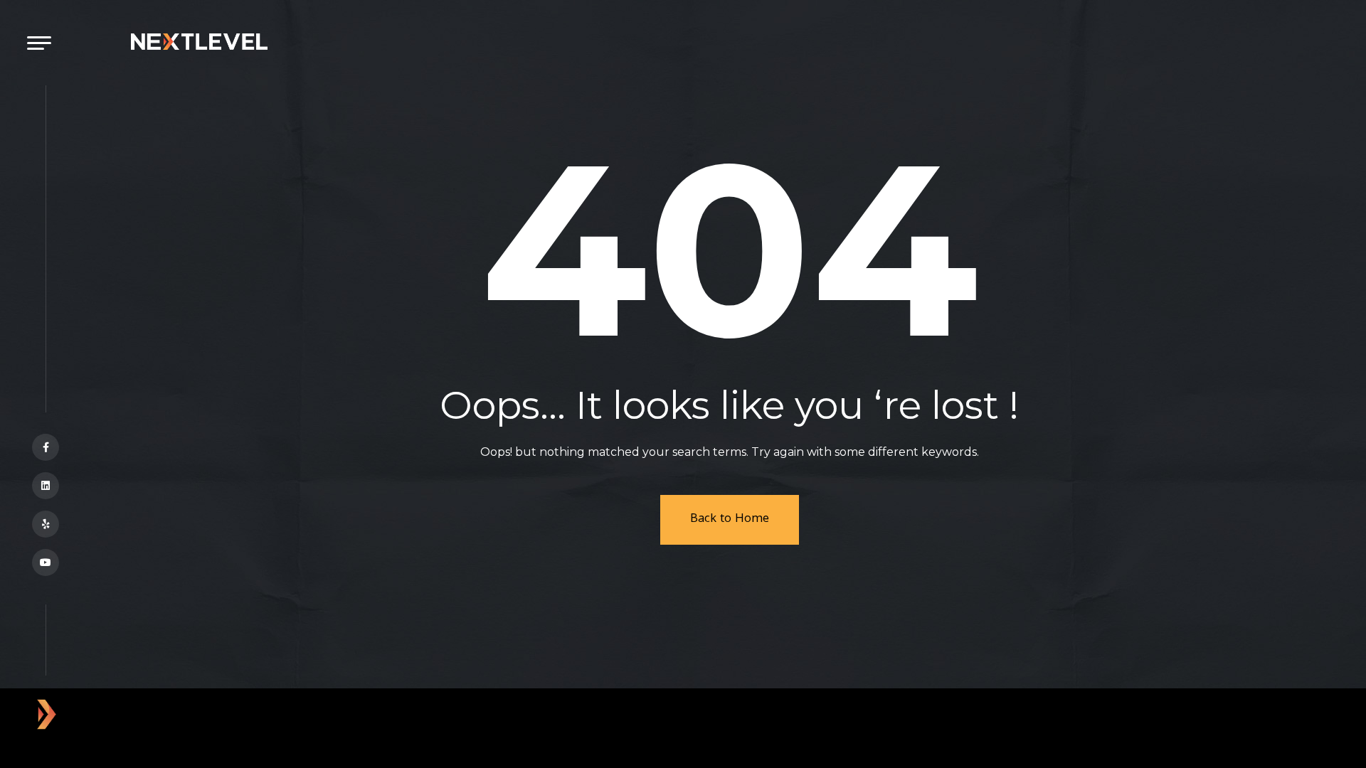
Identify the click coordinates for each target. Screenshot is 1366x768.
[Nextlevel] (199, 41)
